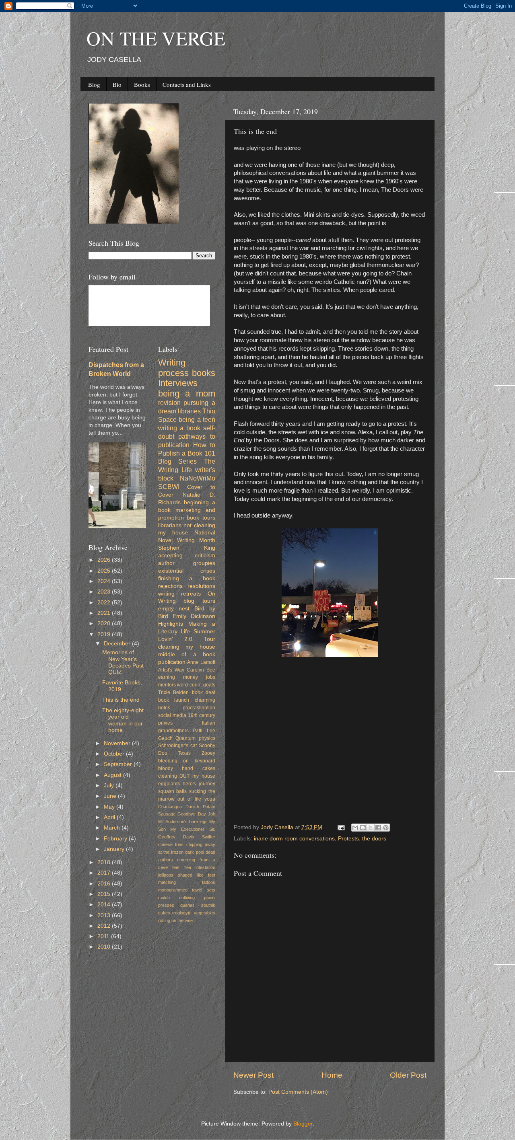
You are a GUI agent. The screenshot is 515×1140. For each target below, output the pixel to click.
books (203, 373)
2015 (104, 894)
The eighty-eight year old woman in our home (123, 720)
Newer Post (253, 1075)
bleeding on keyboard (187, 761)
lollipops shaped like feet (187, 875)
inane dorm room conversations (294, 839)
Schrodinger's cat (177, 745)
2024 (104, 581)
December (118, 644)
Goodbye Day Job (196, 813)
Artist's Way (171, 670)
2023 (104, 592)
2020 (104, 623)
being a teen (197, 419)
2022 (104, 603)
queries (187, 905)
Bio (117, 84)
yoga (209, 799)
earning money (178, 677)
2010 (104, 947)
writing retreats (179, 594)
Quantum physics (195, 738)
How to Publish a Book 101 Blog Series (187, 453)
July (109, 786)
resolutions (201, 586)
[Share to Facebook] (378, 828)
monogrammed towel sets (187, 889)
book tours (201, 518)
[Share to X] (371, 828)
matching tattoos (187, 882)
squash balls (172, 791)
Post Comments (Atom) (298, 1092)
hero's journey (199, 784)
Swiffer (208, 836)
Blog (94, 84)
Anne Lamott (201, 662)
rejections (170, 586)
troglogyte (182, 912)
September (119, 764)
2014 (104, 905)
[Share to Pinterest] (386, 828)
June (111, 796)
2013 (104, 915)
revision (169, 402)
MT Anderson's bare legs (183, 821)
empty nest (174, 609)
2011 (104, 936)
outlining (187, 897)
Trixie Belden (173, 692)
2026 (104, 560)
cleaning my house (187, 647)
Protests (348, 839)
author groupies (187, 563)
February (116, 839)
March (113, 828)
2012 (104, 926)
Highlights (170, 624)
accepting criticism (187, 556)
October (115, 754)
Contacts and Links (187, 84)
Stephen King (187, 548)
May (110, 807)
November (118, 743)
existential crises (187, 571)
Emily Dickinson (194, 616)
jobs (210, 677)
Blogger (303, 1124)
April (110, 817)
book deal (204, 692)
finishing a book (187, 578)
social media (172, 715)
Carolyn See (201, 670)
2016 (104, 884)
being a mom (187, 393)
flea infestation (200, 867)
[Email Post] (340, 827)
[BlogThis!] (363, 828)
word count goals (196, 685)
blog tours (199, 601)
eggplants (169, 784)
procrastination (199, 708)
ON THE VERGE (156, 38)
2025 (104, 571)
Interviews (178, 383)
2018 (104, 862)
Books (142, 84)
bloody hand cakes (187, 768)
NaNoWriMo (197, 478)
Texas (184, 753)
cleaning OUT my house (187, 776)
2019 (104, 634)
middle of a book (187, 654)
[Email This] (355, 828)
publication (171, 662)
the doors (374, 839)
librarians (169, 525)
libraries (189, 411)
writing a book (179, 427)
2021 (104, 613)
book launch (174, 700)
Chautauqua (170, 806)
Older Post (408, 1075)
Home (331, 1075)
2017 (104, 873)
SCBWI (168, 486)
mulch (164, 897)
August (113, 775)
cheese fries (171, 844)
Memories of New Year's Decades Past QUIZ (123, 662)
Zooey (208, 753)
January (115, 849)
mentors (167, 685)
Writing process (173, 367)
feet (175, 867)
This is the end (121, 700)
